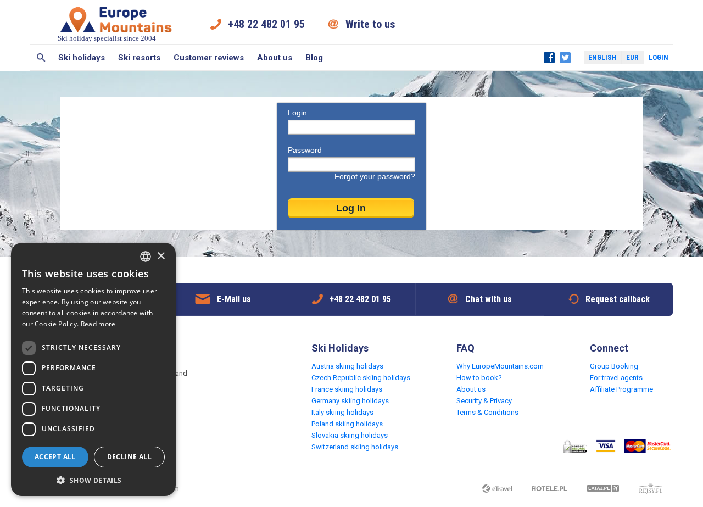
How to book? (479, 378)
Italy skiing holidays (342, 412)
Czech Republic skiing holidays (360, 378)
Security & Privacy (484, 401)
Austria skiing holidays (347, 366)
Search (41, 57)
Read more (98, 323)
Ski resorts (139, 58)
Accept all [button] (55, 456)
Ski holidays (81, 58)
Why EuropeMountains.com (500, 366)
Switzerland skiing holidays (354, 447)
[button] (93, 480)
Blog (314, 58)
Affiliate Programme (621, 389)
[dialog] (93, 369)
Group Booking (614, 366)
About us (274, 58)
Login (658, 57)
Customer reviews (209, 58)
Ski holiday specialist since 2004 (107, 38)
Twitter (565, 57)
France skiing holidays (346, 389)
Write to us (370, 24)
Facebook (549, 57)
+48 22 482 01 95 (266, 24)
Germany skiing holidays (350, 401)
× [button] (161, 256)
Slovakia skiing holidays (349, 435)
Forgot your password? (374, 176)
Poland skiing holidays (347, 424)
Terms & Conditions (487, 412)
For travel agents (616, 378)
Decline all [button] (129, 456)
